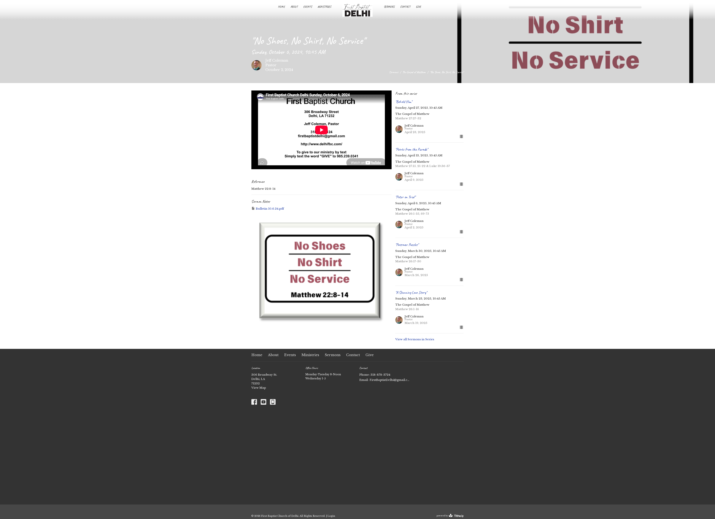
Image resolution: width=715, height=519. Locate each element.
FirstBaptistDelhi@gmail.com (390, 380)
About (294, 7)
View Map (258, 387)
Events (307, 7)
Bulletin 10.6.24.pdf (270, 208)
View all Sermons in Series (414, 339)
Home (281, 7)
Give (418, 7)
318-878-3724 (380, 374)
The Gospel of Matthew (414, 72)
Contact (405, 7)
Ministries (324, 7)
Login (331, 515)
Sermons (389, 7)
